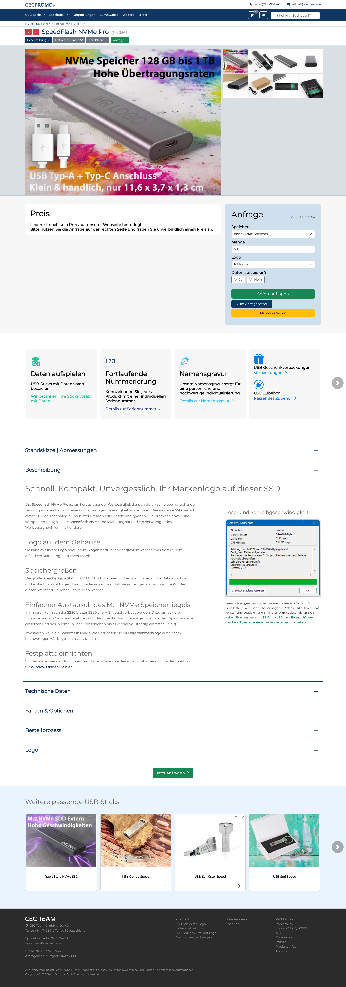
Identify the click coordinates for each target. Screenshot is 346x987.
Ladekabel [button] (57, 15)
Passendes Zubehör (273, 398)
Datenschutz (285, 937)
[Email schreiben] (264, 15)
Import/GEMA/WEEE (291, 928)
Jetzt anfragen (171, 773)
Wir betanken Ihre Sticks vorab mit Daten (60, 398)
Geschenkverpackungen (193, 937)
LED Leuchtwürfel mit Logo (195, 933)
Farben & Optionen (49, 710)
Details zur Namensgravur (205, 400)
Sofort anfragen (273, 293)
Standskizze (96, 40)
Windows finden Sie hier (51, 667)
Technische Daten (67, 40)
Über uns (232, 924)
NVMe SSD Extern (37, 24)
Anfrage (119, 40)
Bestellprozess (43, 730)
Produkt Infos (286, 946)
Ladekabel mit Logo (190, 928)
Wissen (281, 942)
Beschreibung (37, 40)
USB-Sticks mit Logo (190, 924)
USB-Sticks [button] (33, 15)
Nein (257, 279)
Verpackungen (84, 15)
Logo (31, 750)
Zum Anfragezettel (252, 304)
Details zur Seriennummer (130, 408)
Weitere (128, 15)
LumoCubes (109, 15)
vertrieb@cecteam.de (306, 4)
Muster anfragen (273, 313)
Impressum (284, 924)
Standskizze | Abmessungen (61, 450)
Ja (240, 279)
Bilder (143, 15)
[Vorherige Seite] (28, 32)
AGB (279, 933)
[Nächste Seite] (36, 32)
